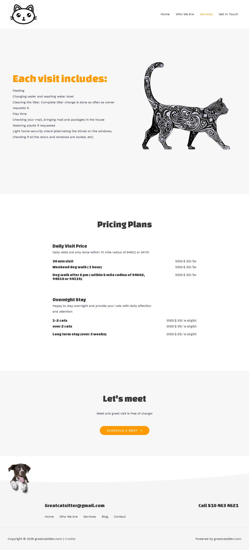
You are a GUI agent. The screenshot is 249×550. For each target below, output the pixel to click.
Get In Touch (228, 14)
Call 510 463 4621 (218, 505)
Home (165, 14)
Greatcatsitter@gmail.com (75, 505)
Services (206, 14)
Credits (70, 539)
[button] (124, 430)
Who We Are (185, 14)
